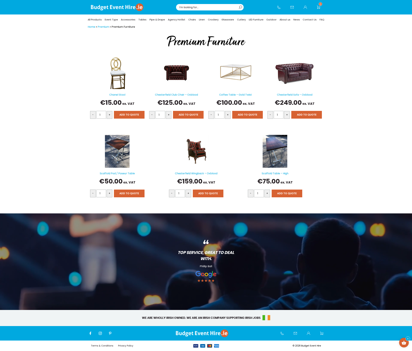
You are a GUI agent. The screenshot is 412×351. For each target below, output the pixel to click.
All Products (95, 19)
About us (285, 19)
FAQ (322, 19)
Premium (103, 27)
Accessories (128, 19)
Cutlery (241, 19)
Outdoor (271, 19)
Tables (142, 19)
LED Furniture (256, 19)
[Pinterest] (111, 334)
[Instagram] (101, 334)
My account (306, 8)
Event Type (111, 19)
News (296, 19)
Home (91, 27)
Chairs (192, 19)
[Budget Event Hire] (117, 7)
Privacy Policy (125, 345)
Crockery (213, 19)
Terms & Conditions (102, 345)
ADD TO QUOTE (129, 115)
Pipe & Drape (157, 19)
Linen (202, 19)
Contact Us (293, 8)
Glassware (227, 19)
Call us (280, 8)
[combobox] (208, 7)
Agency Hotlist (176, 19)
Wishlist (320, 8)
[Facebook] (91, 334)
